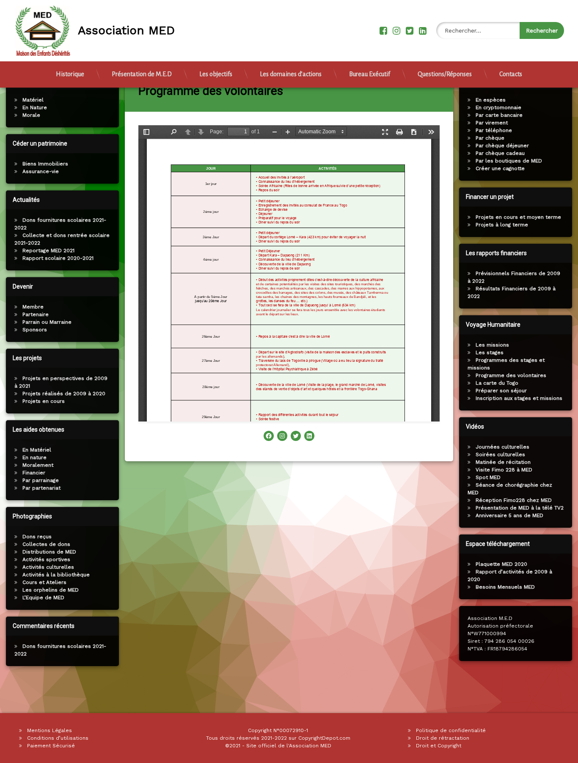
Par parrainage (40, 480)
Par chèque (490, 138)
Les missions (492, 345)
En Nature (34, 107)
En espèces (491, 100)
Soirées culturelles (500, 454)
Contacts (510, 74)
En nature (34, 457)
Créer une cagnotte (500, 168)
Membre (33, 307)
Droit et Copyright (438, 746)
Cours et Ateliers (44, 582)
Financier (33, 473)
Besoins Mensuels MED (505, 587)
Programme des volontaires (511, 375)
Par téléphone (494, 130)
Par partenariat (41, 488)
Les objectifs (215, 74)
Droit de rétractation (442, 738)
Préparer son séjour (501, 391)
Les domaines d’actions (291, 74)
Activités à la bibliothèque (56, 575)
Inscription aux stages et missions (519, 398)
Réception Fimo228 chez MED (514, 500)
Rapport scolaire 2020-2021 (58, 258)
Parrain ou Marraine (47, 322)
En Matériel (36, 450)
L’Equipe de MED (43, 597)
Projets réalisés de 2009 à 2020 (63, 394)
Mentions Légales (49, 730)
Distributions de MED (49, 552)
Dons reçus (37, 537)
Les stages (490, 352)
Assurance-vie (40, 171)
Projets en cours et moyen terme (518, 217)
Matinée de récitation (503, 462)
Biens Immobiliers (45, 164)
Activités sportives (46, 559)
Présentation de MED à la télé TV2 (520, 508)
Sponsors (34, 330)
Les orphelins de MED (50, 590)
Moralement (37, 465)
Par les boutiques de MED (509, 161)
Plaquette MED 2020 (501, 564)
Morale (31, 115)
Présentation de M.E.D (142, 74)
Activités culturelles (48, 567)
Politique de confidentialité (451, 730)
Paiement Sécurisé (51, 746)
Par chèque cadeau (500, 153)
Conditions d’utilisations (57, 738)
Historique (70, 74)
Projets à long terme (502, 225)
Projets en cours (43, 401)
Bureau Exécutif (369, 74)
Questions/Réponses (445, 74)
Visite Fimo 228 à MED (504, 470)
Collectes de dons (46, 544)
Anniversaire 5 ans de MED (509, 515)
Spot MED (488, 477)
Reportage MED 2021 (48, 250)
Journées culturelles (502, 447)
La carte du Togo (497, 383)
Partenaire (35, 314)
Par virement (492, 123)
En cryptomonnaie (498, 107)
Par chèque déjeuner (502, 146)
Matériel (33, 100)
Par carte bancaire (499, 115)
